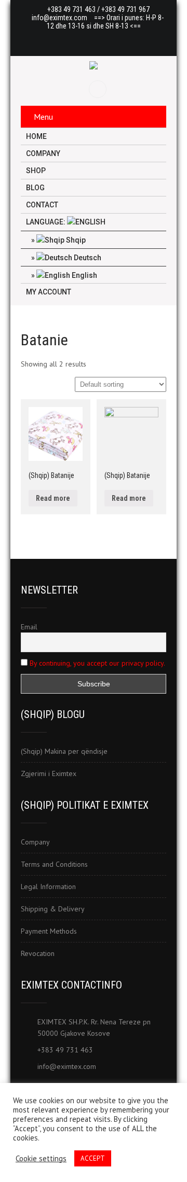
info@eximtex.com (59, 17)
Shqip (75, 240)
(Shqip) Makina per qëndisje (64, 751)
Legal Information (48, 886)
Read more (53, 498)
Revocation (38, 953)
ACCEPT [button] (93, 1158)
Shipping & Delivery (53, 908)
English (83, 275)
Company (43, 153)
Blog (35, 188)
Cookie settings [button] (41, 1158)
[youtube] (93, 40)
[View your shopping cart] (99, 89)
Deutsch (86, 258)
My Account (48, 292)
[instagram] (113, 40)
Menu (43, 116)
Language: (46, 222)
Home (36, 136)
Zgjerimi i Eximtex (48, 773)
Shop (36, 170)
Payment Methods (49, 931)
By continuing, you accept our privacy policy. (97, 663)
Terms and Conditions (54, 864)
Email (29, 626)
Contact (42, 205)
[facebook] (73, 40)
